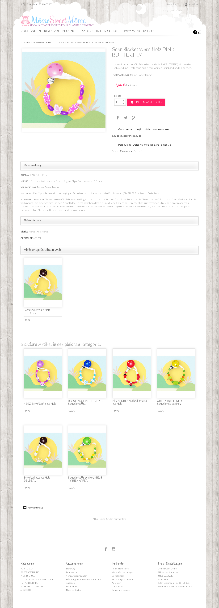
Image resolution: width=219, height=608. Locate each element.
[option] (64, 90)
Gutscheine (117, 586)
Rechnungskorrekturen (123, 579)
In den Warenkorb (146, 102)
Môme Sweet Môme (38, 231)
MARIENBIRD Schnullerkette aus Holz (130, 402)
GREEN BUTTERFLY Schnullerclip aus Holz (170, 402)
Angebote (71, 582)
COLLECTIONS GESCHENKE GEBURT (38, 579)
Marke (24, 231)
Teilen (118, 118)
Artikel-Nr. (27, 238)
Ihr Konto (118, 564)
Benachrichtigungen (121, 589)
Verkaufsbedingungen (76, 575)
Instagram (113, 549)
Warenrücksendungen (122, 572)
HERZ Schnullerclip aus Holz (40, 404)
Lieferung (70, 568)
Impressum (71, 572)
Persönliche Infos (120, 568)
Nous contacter (73, 589)
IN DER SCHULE (107, 31)
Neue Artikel (72, 586)
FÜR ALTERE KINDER (30, 582)
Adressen (116, 582)
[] (197, 12)
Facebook (106, 549)
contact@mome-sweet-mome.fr (179, 586)
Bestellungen (118, 575)
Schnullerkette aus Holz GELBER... (37, 311)
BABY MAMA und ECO (138, 31)
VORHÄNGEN (31, 31)
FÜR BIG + (86, 31)
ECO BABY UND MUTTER (32, 586)
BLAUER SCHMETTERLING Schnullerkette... (85, 402)
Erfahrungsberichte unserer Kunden (83, 579)
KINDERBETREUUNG (59, 31)
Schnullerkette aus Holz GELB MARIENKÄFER (85, 479)
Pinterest (133, 118)
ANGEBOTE (26, 589)
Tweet (125, 118)
